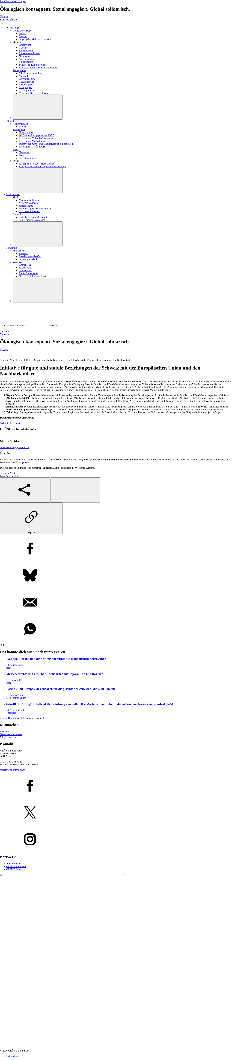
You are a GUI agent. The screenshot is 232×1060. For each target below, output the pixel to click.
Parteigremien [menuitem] (19, 70)
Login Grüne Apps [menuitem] (28, 273)
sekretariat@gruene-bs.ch (12, 769)
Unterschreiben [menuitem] (26, 132)
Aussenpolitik (12, 476)
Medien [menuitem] (16, 197)
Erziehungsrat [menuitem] (26, 62)
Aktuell (13, 360)
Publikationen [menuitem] (13, 194)
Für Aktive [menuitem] (11, 247)
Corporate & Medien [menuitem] (29, 211)
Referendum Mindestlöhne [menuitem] (32, 141)
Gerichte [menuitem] (23, 47)
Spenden (4, 331)
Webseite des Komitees (11, 423)
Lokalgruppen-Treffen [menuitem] (30, 256)
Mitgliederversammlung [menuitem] (31, 73)
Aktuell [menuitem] (10, 121)
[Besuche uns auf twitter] (116, 813)
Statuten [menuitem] (23, 36)
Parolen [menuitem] (23, 126)
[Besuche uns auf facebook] (116, 786)
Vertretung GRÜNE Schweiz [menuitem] (33, 93)
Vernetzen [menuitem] (18, 262)
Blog (2, 476)
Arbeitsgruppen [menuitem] (26, 90)
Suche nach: (12, 325)
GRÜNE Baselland (16, 866)
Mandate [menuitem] (17, 42)
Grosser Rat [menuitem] (25, 44)
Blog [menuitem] (21, 155)
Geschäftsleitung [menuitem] (27, 79)
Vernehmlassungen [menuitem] (28, 203)
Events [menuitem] (16, 160)
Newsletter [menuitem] (24, 152)
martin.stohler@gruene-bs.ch (14, 447)
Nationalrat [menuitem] (24, 56)
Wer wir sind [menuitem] (12, 27)
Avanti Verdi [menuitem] (25, 267)
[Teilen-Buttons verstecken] (75, 490)
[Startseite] (4, 16)
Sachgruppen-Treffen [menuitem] (29, 259)
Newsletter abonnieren (11, 734)
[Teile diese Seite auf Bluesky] (116, 575)
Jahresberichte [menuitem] (26, 205)
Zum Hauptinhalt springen (13, 1)
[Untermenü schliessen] (37, 107)
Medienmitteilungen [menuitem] (29, 200)
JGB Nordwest (13, 863)
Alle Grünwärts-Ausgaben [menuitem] (32, 220)
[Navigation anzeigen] (1, 23)
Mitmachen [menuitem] (18, 250)
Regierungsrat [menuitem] (26, 50)
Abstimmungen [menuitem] (20, 123)
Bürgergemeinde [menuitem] (27, 59)
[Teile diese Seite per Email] (116, 602)
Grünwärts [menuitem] (18, 214)
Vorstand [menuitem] (23, 76)
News (20, 360)
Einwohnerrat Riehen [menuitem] (29, 53)
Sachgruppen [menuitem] (25, 87)
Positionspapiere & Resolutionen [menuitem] (35, 208)
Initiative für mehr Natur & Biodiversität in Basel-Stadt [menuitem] (46, 143)
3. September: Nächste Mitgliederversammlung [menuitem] (42, 166)
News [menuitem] (15, 149)
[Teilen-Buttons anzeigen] (25, 490)
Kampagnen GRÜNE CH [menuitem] (32, 146)
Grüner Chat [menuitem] (25, 264)
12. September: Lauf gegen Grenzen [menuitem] (37, 163)
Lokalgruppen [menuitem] (26, 84)
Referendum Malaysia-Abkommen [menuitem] (36, 138)
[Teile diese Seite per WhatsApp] (116, 629)
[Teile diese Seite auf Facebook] (116, 549)
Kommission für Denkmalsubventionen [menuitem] (38, 67)
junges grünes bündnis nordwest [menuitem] (35, 39)
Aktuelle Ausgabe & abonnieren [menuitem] (35, 217)
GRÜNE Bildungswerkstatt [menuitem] (33, 276)
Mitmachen (5, 334)
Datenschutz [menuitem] (12, 1056)
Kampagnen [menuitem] (19, 129)
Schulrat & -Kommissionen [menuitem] (32, 64)
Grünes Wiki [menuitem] (25, 270)
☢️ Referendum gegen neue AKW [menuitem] (36, 135)
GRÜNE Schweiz (15, 869)
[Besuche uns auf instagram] (116, 839)
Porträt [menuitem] (22, 33)
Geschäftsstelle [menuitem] (26, 81)
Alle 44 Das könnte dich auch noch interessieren (24, 718)
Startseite (4, 360)
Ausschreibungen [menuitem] (27, 158)
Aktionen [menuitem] (23, 253)
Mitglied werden (8, 737)
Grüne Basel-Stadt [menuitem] (22, 30)
